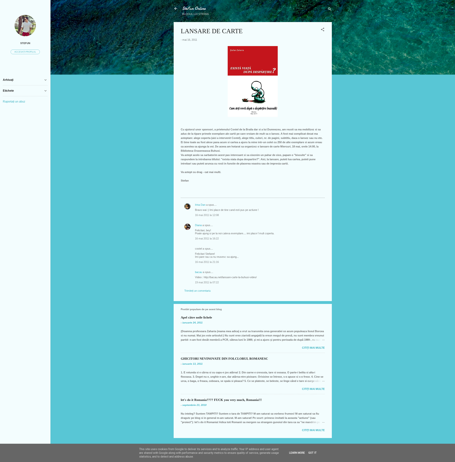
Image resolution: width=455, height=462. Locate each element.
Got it (312, 452)
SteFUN (25, 43)
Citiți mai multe (313, 347)
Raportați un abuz (14, 101)
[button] (322, 30)
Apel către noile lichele (196, 317)
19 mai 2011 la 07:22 (207, 282)
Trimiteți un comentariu (197, 290)
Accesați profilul (25, 52)
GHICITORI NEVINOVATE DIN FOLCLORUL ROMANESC (224, 358)
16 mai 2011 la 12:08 (207, 215)
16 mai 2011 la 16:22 (207, 238)
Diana (198, 225)
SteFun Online (194, 8)
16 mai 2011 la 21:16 (207, 261)
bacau (198, 272)
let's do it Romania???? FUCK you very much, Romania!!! (221, 400)
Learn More (297, 452)
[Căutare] (330, 9)
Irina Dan (200, 204)
